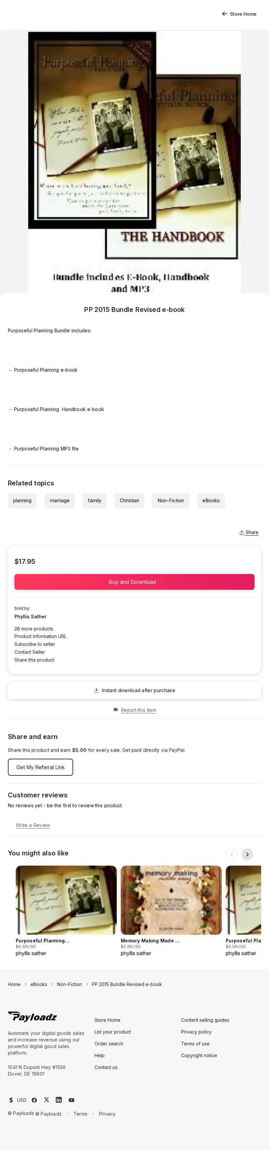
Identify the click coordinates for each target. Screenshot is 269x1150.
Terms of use (195, 1043)
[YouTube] (71, 1100)
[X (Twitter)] (46, 1099)
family (94, 500)
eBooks (211, 500)
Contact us (105, 1067)
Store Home (243, 14)
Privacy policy (196, 1032)
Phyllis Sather (30, 616)
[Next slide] (247, 854)
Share (252, 532)
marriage (60, 500)
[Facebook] (34, 1100)
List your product (112, 1032)
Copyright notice (199, 1055)
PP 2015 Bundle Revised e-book (127, 984)
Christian (129, 500)
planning (22, 500)
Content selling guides (205, 1020)
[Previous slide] (232, 854)
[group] (66, 911)
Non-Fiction (170, 500)
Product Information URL (40, 636)
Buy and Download (134, 582)
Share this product (34, 660)
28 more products (33, 628)
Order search (108, 1043)
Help (99, 1055)
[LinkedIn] (59, 1100)
